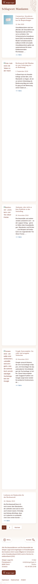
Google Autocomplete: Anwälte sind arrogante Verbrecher (25, 353)
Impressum (5, 580)
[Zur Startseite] (9, 2)
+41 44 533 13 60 (30, 566)
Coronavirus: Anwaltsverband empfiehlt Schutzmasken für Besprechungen (25, 18)
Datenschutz (15, 580)
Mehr (20, 55)
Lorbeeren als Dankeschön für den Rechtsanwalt (14, 496)
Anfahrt (23, 580)
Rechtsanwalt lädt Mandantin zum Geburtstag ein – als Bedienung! (25, 65)
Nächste (17, 527)
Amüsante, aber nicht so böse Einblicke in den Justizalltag (24, 209)
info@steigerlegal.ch (29, 562)
